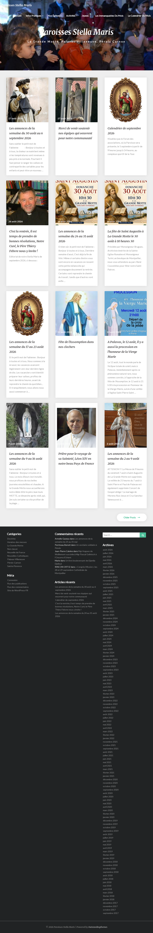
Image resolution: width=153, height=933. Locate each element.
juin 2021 (107, 759)
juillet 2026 (108, 553)
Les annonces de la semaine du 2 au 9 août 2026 (123, 458)
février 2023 (108, 693)
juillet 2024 (108, 635)
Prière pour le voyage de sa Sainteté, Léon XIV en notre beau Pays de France (76, 458)
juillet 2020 (108, 796)
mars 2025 (108, 608)
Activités (71, 15)
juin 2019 (107, 841)
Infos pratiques (34, 15)
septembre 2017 (110, 913)
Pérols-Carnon (14, 562)
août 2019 (108, 834)
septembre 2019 (110, 831)
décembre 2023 (110, 659)
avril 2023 (107, 687)
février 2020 (108, 813)
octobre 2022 (109, 707)
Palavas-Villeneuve (16, 559)
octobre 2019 (109, 827)
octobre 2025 (109, 584)
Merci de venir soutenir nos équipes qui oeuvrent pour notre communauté (75, 133)
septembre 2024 (110, 628)
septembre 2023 (110, 669)
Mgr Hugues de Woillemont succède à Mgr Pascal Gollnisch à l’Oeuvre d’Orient (76, 554)
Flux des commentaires (18, 587)
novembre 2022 (110, 704)
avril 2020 (107, 807)
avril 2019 (107, 848)
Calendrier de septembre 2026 (69, 600)
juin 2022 (107, 721)
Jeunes (85, 15)
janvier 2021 (108, 776)
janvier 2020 (108, 817)
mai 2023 (107, 683)
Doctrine (11, 538)
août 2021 (108, 752)
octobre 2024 (109, 625)
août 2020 (108, 793)
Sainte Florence (14, 566)
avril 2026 (107, 563)
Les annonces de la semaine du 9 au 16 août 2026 (25, 458)
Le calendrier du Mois (139, 15)
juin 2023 (107, 680)
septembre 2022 (110, 711)
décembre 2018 (110, 861)
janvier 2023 (108, 697)
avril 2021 (107, 765)
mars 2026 (108, 567)
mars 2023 (108, 690)
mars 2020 (108, 810)
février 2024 (108, 652)
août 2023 (108, 673)
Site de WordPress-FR (17, 590)
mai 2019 (107, 844)
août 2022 (108, 714)
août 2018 (108, 875)
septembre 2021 (110, 748)
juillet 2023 (108, 676)
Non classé (12, 549)
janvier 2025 (108, 615)
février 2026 (108, 570)
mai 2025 (107, 601)
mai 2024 (107, 642)
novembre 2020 (110, 783)
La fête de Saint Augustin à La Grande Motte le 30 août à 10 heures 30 (126, 236)
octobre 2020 (109, 786)
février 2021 (108, 772)
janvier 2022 (108, 738)
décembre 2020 (110, 779)
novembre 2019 (110, 824)
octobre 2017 (109, 909)
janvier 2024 (108, 656)
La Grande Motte (15, 545)
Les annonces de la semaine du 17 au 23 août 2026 (26, 347)
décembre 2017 (110, 903)
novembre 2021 (110, 741)
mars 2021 (108, 769)
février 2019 (108, 855)
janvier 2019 (108, 858)
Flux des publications (17, 583)
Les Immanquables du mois (109, 15)
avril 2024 (107, 645)
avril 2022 (107, 728)
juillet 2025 (108, 594)
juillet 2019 (108, 837)
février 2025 (108, 611)
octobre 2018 (109, 868)
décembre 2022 (110, 700)
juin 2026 (107, 556)
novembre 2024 (110, 621)
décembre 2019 (110, 820)
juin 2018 (107, 882)
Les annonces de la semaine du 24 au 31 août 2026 (75, 236)
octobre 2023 (109, 666)
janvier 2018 (108, 899)
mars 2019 (108, 851)
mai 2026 (107, 560)
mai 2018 (107, 885)
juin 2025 (107, 597)
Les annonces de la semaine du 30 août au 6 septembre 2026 (26, 133)
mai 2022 (107, 724)
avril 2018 (107, 889)
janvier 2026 (108, 573)
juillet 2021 (108, 755)
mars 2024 (108, 649)
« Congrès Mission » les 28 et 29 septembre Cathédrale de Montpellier (76, 570)
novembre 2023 (110, 663)
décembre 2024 (110, 618)
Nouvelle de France (16, 552)
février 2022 (108, 735)
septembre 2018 (110, 872)
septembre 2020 (110, 789)
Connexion (12, 580)
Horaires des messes (17, 542)
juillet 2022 (108, 717)
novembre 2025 (110, 580)
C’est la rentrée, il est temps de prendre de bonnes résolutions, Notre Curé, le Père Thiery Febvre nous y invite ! (26, 241)
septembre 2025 (110, 587)
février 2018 (108, 896)
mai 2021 (107, 762)
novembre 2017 (110, 906)
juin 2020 (107, 800)
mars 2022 (108, 731)
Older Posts (130, 517)
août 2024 (108, 632)
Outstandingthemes (97, 927)
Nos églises (54, 15)
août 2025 (108, 591)
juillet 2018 (108, 879)
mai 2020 (107, 803)
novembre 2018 (110, 865)
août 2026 (108, 549)
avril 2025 (107, 604)
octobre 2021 (109, 745)
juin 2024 (107, 639)
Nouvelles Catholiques (17, 556)
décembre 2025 (110, 577)
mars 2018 (108, 892)
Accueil (17, 15)
